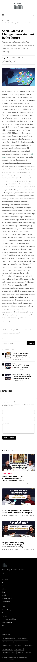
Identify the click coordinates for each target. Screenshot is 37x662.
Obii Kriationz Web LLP (15, 660)
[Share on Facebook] (7, 61)
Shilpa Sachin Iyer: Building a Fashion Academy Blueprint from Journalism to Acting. (22, 376)
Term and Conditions (9, 619)
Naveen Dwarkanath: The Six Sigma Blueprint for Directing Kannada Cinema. (21, 355)
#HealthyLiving (7, 645)
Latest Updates (7, 622)
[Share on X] (3, 61)
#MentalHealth (28, 645)
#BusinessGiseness (9, 638)
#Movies (20, 653)
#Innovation (18, 649)
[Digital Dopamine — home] (18, 6)
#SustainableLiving (9, 653)
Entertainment (11, 21)
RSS (3, 625)
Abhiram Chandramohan (10, 483)
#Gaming (18, 645)
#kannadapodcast (21, 642)
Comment (5, 423)
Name (4, 409)
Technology (6, 601)
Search (31, 343)
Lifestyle (4, 592)
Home (3, 21)
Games (4, 583)
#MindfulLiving (7, 649)
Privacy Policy (6, 610)
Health (4, 595)
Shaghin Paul (6, 58)
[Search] (33, 15)
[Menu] (3, 15)
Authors (4, 616)
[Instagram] (3, 573)
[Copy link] (14, 61)
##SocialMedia (8, 330)
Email (4, 416)
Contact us (5, 613)
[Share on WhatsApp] (10, 61)
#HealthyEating (22, 638)
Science (4, 589)
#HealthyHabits (7, 642)
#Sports (28, 653)
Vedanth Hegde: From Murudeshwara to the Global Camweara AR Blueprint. (21, 366)
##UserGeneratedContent (10, 333)
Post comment (9, 438)
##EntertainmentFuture (22, 330)
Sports (4, 586)
